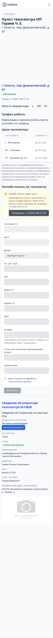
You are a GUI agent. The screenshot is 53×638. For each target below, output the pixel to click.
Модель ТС (9, 303)
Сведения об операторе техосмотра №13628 (20, 405)
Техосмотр (10, 13)
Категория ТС (11, 224)
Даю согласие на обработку (22, 380)
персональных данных (19, 381)
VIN (6, 276)
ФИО (6, 316)
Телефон (8, 329)
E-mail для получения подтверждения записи (23, 351)
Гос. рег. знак (10, 263)
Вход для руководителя (13, 427)
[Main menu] (49, 5)
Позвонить (29, 213)
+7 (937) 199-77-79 (20, 99)
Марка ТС (9, 290)
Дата (6, 237)
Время (7, 250)
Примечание (10, 365)
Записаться (12, 390)
